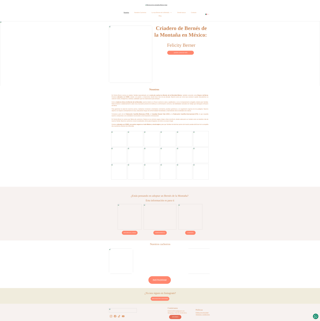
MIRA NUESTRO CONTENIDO (160, 298)
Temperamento (160, 232)
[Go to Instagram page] (111, 316)
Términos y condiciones (203, 314)
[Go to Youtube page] (123, 316)
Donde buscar (181, 12)
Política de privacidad (202, 312)
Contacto (193, 12)
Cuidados (190, 232)
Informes (175, 317)
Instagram (159, 280)
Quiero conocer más (180, 52)
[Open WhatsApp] (315, 316)
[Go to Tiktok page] (119, 316)
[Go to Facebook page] (115, 316)
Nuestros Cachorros (140, 12)
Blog (160, 16)
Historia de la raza (130, 232)
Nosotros (126, 12)
